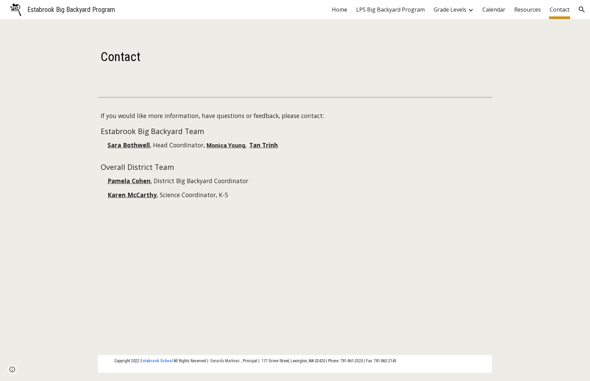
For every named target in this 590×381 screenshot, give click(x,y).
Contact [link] (560, 9)
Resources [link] (527, 9)
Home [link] (339, 9)
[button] (582, 9)
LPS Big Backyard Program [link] (390, 9)
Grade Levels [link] (450, 9)
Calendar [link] (493, 9)
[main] (295, 56)
